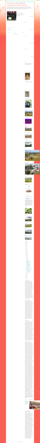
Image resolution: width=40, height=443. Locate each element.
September (27, 258)
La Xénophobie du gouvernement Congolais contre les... (28, 268)
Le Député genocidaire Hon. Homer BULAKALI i (28, 263)
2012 (26, 246)
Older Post (23, 32)
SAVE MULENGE (27, 272)
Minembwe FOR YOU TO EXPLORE (27, 403)
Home (15, 32)
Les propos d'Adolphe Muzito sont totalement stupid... (29, 269)
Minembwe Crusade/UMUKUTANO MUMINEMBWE (27, 401)
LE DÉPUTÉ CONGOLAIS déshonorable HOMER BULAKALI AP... (28, 261)
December (27, 260)
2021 (26, 274)
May (26, 255)
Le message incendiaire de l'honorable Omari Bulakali (28, 264)
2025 (26, 277)
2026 (26, 278)
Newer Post (8, 32)
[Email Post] (13, 27)
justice (25, 400)
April (26, 254)
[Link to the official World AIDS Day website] (29, 199)
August (26, 257)
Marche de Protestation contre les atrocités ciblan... (29, 267)
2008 (26, 243)
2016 (26, 249)
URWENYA (26, 404)
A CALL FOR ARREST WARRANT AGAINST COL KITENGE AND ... (28, 266)
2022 (26, 275)
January (27, 252)
